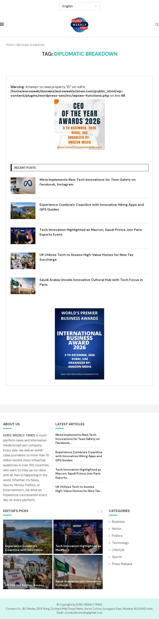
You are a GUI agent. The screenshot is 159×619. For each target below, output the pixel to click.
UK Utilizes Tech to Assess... (25, 585)
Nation (116, 529)
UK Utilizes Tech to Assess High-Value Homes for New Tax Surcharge (86, 257)
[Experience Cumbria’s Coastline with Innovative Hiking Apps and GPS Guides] (23, 210)
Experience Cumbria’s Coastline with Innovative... (25, 548)
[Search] (157, 25)
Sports (117, 557)
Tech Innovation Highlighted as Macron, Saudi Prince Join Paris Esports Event (91, 232)
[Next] (101, 512)
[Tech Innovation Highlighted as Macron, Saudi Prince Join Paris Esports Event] (23, 236)
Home (10, 45)
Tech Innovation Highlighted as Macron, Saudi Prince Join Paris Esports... (78, 473)
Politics (117, 536)
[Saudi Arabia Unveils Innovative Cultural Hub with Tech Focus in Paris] (23, 286)
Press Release (122, 564)
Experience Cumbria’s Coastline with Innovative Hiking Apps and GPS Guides (92, 206)
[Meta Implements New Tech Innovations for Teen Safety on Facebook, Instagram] (23, 185)
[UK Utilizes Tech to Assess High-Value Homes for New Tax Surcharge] (23, 261)
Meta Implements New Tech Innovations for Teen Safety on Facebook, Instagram (88, 181)
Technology (120, 543)
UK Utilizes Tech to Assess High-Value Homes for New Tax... (78, 489)
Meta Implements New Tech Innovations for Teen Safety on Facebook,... (77, 439)
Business (118, 522)
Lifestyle (118, 550)
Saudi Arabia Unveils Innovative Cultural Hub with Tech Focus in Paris (91, 282)
